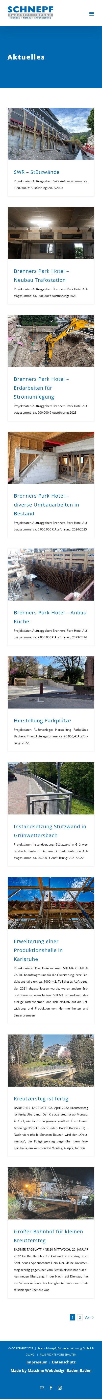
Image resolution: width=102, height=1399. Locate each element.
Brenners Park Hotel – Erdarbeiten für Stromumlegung (41, 388)
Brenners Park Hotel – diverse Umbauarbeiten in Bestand (46, 504)
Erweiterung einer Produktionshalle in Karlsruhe (38, 950)
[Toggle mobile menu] (92, 13)
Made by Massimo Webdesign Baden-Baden (51, 1370)
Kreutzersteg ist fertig (41, 1098)
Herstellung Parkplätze (42, 720)
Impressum (37, 1361)
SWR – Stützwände (37, 172)
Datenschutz (64, 1361)
